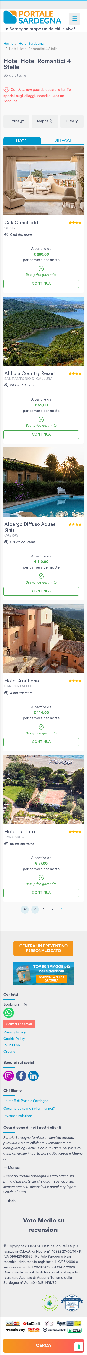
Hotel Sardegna (31, 43)
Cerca (43, 1345)
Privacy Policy (14, 1032)
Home (8, 43)
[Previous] (35, 910)
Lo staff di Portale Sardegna (25, 1101)
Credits (9, 1051)
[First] (25, 910)
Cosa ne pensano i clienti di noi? (29, 1108)
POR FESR (11, 1045)
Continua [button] (41, 283)
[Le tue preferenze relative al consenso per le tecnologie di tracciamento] (78, 1346)
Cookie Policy (14, 1039)
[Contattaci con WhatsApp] (8, 1012)
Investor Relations (17, 1116)
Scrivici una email (19, 1024)
